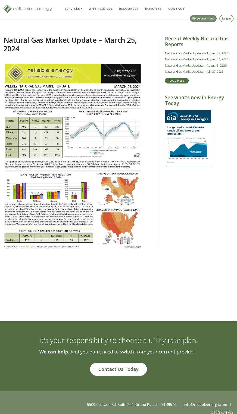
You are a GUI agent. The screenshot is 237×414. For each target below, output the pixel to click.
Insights (153, 8)
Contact (176, 8)
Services (72, 8)
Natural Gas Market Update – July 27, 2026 (194, 71)
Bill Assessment (203, 18)
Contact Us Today (118, 369)
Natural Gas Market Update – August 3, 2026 (196, 65)
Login (226, 18)
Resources (129, 8)
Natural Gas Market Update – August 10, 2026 (196, 59)
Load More (177, 81)
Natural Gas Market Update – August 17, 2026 (196, 53)
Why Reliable (100, 8)
